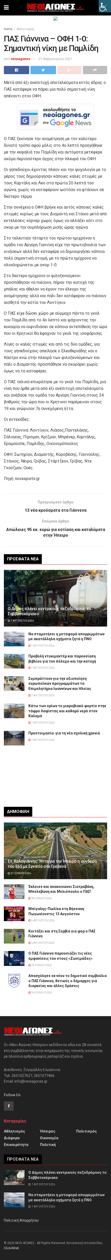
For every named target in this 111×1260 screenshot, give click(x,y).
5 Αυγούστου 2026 (42, 920)
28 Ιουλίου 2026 (41, 898)
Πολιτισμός (86, 1131)
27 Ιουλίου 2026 (20, 873)
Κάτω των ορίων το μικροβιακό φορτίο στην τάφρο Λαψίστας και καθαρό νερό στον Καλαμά (67, 711)
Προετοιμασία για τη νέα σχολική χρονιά (64, 733)
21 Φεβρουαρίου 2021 (55, 59)
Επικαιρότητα (16, 1145)
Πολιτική (48, 1145)
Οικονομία (49, 1138)
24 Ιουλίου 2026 (41, 992)
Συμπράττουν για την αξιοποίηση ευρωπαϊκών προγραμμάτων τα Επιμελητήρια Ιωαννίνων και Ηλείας (59, 683)
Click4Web (11, 1248)
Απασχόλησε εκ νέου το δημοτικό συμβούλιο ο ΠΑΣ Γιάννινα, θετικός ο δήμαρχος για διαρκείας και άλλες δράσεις (67, 981)
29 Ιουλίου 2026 (41, 965)
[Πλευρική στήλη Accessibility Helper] (105, 6)
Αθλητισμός (25, 29)
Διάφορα (12, 1138)
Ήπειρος (47, 1131)
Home (8, 29)
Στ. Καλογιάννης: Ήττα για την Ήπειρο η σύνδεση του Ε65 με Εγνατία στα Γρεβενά (52, 864)
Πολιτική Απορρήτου (21, 1220)
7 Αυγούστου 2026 (22, 620)
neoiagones (20, 59)
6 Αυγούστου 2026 (42, 942)
